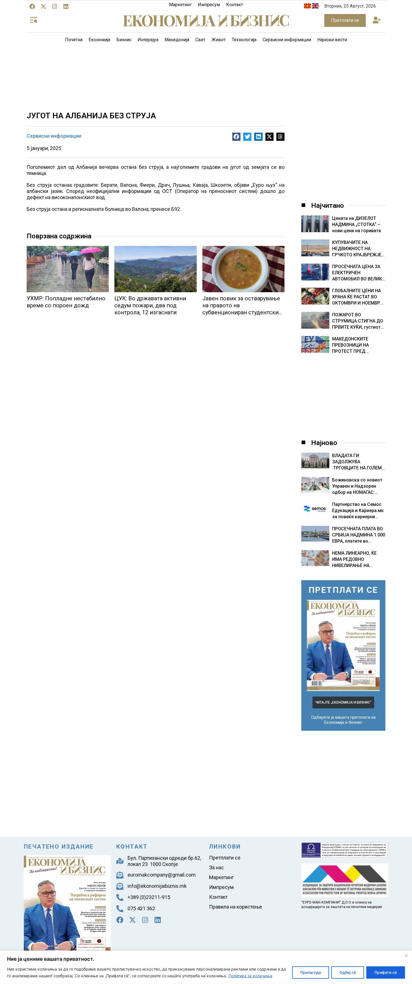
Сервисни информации (287, 39)
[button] (376, 20)
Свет (200, 39)
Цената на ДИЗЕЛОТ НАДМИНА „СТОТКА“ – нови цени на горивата (356, 224)
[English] (315, 7)
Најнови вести (332, 39)
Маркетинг (180, 4)
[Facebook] (32, 6)
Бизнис (123, 39)
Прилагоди (310, 972)
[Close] (406, 955)
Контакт (234, 4)
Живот (219, 39)
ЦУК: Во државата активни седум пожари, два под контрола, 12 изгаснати (150, 305)
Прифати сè (385, 972)
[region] (206, 967)
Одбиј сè (347, 972)
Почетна (73, 39)
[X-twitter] (43, 6)
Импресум (209, 4)
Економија (99, 39)
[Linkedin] (66, 6)
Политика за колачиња (250, 975)
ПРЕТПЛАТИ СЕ (343, 590)
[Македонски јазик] (307, 7)
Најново (324, 443)
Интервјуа (148, 39)
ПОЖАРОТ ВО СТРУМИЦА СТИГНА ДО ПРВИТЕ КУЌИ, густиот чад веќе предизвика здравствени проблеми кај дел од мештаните (357, 321)
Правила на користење (235, 907)
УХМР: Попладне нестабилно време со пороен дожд (66, 302)
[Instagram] (54, 6)
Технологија (244, 39)
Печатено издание (59, 846)
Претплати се (224, 858)
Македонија (177, 39)
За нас (216, 867)
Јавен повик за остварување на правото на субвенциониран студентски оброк (241, 309)
